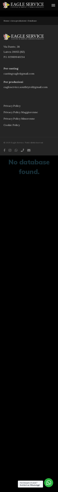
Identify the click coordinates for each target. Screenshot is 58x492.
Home (6, 21)
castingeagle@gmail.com (19, 73)
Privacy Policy (12, 105)
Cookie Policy (12, 125)
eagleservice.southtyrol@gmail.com (26, 87)
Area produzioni (18, 21)
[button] (53, 5)
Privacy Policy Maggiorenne (21, 112)
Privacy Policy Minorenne (19, 118)
